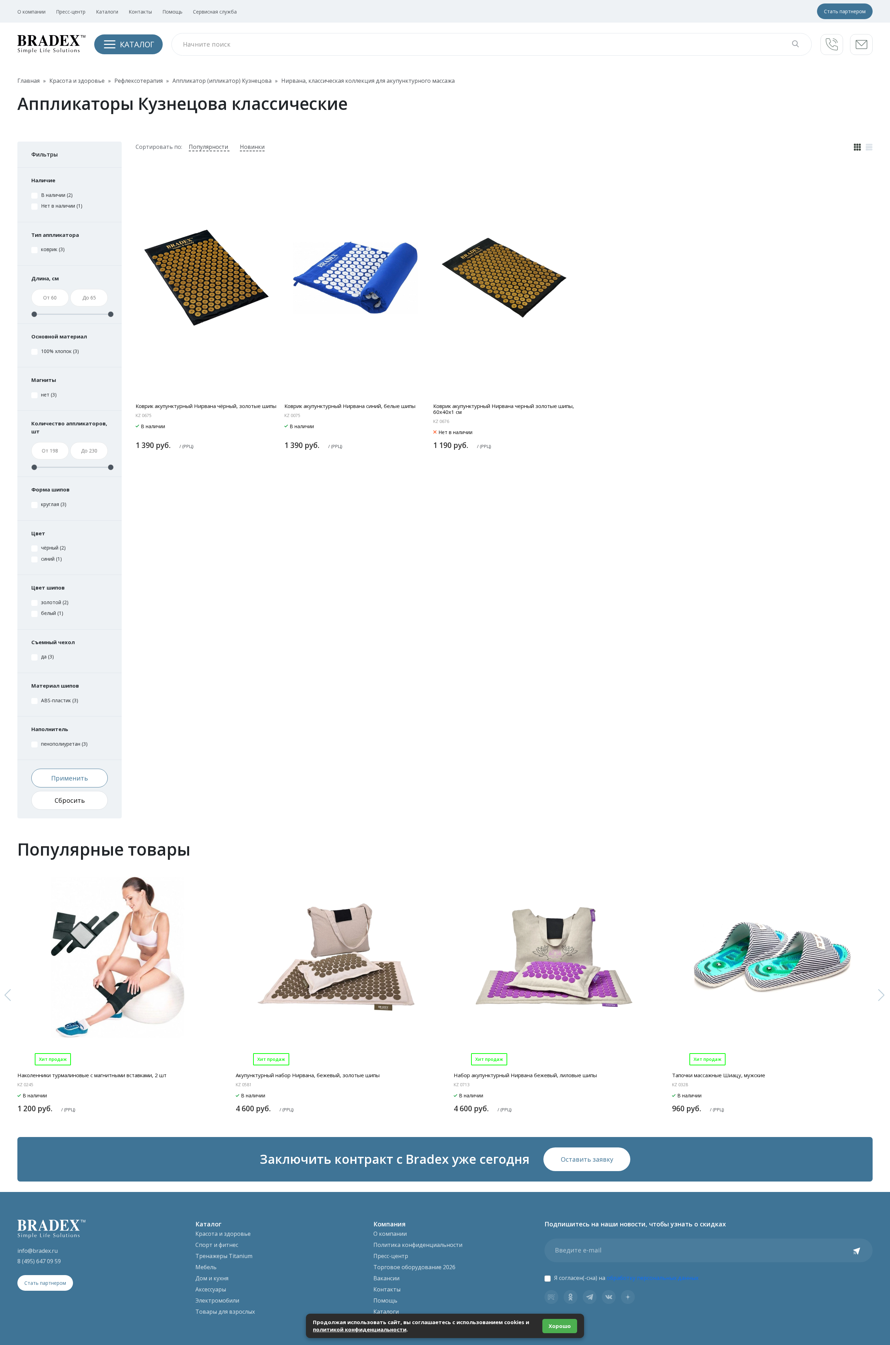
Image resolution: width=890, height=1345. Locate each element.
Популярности (209, 147)
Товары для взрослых (225, 1311)
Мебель (206, 1267)
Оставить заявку (587, 1159)
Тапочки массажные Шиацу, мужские (718, 1075)
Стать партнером (845, 11)
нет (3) (49, 394)
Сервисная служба (215, 11)
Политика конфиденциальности (417, 1245)
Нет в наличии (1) (61, 205)
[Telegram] (590, 1297)
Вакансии (386, 1278)
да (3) (47, 656)
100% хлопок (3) (60, 351)
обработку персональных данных (652, 1278)
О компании (31, 11)
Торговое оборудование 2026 (414, 1267)
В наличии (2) (57, 195)
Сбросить (70, 800)
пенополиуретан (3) (64, 743)
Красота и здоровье (223, 1234)
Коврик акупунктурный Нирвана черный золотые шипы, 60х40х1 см (503, 408)
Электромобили (217, 1300)
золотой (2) (54, 602)
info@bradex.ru (37, 1251)
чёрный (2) (53, 547)
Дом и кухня (211, 1278)
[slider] (34, 314)
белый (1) (52, 613)
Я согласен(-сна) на (626, 1278)
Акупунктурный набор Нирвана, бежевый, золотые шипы (308, 1075)
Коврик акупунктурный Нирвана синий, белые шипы (349, 405)
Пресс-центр (71, 11)
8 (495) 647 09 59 (39, 1261)
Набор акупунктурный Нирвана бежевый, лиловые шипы (525, 1075)
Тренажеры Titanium (223, 1256)
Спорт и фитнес (216, 1245)
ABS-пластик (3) (59, 700)
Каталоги (107, 11)
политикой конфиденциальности (359, 1329)
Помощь (172, 11)
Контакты (140, 11)
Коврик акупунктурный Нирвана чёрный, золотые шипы (206, 405)
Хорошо (560, 1325)
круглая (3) (53, 504)
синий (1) (51, 558)
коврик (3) (53, 249)
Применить (69, 778)
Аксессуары (210, 1289)
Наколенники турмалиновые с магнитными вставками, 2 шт (92, 1075)
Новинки (252, 147)
